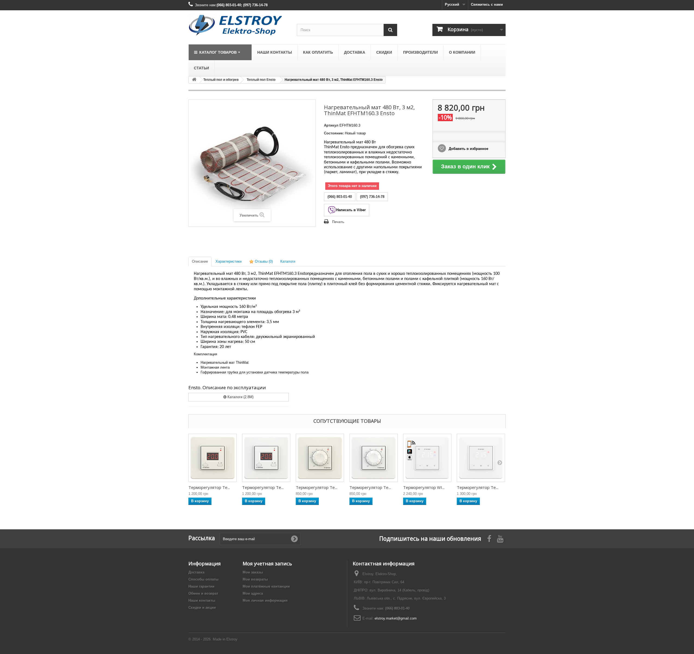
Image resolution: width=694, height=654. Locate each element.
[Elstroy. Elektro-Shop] (238, 25)
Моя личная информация (265, 600)
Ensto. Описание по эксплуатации (227, 387)
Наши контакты (201, 600)
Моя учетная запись (267, 563)
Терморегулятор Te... (209, 487)
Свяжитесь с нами (487, 4)
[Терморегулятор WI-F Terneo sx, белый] (427, 458)
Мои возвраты (255, 579)
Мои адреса (253, 593)
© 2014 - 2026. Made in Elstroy (212, 639)
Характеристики (229, 261)
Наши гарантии (201, 586)
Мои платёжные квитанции (266, 586)
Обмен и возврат (203, 593)
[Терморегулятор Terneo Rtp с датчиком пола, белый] (373, 458)
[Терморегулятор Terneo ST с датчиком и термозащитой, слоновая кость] (212, 458)
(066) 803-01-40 (397, 608)
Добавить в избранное (468, 149)
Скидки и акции (202, 607)
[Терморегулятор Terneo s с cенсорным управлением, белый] (481, 458)
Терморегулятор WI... (424, 487)
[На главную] (194, 79)
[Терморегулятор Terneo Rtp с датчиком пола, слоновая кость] (320, 458)
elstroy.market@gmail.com (396, 618)
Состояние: (334, 133)
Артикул (331, 125)
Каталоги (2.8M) (239, 397)
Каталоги (287, 261)
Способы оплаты (203, 579)
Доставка (196, 572)
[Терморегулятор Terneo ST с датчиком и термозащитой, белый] (266, 458)
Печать (338, 222)
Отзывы (263, 261)
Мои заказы (253, 572)
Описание (200, 261)
